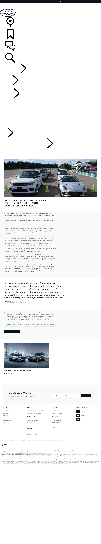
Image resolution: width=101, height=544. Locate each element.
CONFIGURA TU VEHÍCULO (57, 422)
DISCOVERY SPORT (6, 418)
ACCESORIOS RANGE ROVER (32, 431)
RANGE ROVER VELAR (7, 413)
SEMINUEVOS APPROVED (56, 424)
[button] (50, 4)
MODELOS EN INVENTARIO (57, 418)
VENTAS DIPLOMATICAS (7, 420)
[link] (50, 23)
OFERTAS (53, 427)
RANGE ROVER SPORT (7, 411)
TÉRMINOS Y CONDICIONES (14, 440)
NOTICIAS (54, 410)
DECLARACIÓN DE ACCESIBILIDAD (55, 440)
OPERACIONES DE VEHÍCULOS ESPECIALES (35, 410)
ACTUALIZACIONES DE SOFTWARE (34, 413)
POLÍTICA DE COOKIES (43, 440)
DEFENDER (5, 417)
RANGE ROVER (5, 410)
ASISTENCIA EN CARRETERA (32, 420)
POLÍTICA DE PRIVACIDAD (33, 440)
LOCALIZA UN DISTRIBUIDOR (57, 425)
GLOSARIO (54, 411)
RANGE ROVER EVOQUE (7, 415)
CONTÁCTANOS (30, 422)
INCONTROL (29, 411)
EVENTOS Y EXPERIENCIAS (57, 413)
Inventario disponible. (57, 1)
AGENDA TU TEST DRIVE (7, 422)
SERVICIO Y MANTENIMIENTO (33, 424)
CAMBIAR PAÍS (5, 440)
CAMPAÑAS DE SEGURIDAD (32, 425)
